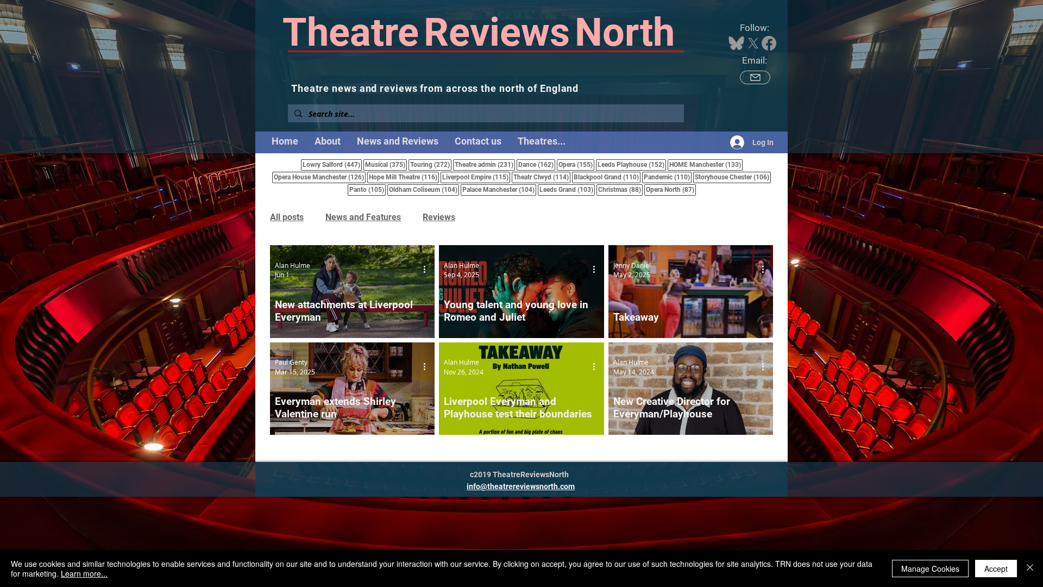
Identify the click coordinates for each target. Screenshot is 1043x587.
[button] (542, 141)
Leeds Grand (567, 189)
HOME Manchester (706, 164)
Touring (430, 164)
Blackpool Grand (607, 177)
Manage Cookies (930, 568)
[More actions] (428, 269)
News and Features (363, 217)
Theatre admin (485, 164)
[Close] (1029, 568)
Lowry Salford (332, 164)
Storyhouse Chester (733, 177)
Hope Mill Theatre (404, 177)
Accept (996, 568)
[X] (753, 43)
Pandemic (668, 177)
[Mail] (755, 77)
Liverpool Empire (476, 177)
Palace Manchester (499, 189)
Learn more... (84, 573)
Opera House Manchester (320, 177)
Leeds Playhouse (632, 164)
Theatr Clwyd (541, 177)
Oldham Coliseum (424, 189)
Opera (576, 164)
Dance (536, 164)
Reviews (439, 217)
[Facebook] (769, 43)
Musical (386, 164)
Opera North (671, 189)
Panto (367, 189)
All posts (287, 217)
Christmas (620, 189)
